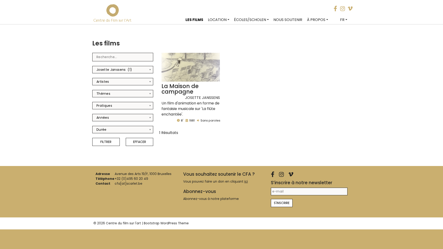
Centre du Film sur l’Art (112, 20)
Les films (194, 19)
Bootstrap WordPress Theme (166, 223)
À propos (316, 19)
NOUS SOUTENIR (287, 19)
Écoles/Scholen (250, 19)
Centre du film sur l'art (123, 223)
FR (342, 19)
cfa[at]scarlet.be (128, 183)
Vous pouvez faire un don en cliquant (215, 181)
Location (217, 19)
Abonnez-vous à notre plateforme (211, 198)
